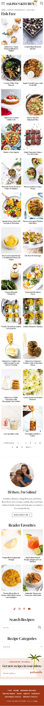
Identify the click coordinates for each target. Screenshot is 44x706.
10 (40, 443)
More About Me (21, 515)
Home (3, 10)
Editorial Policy (13, 697)
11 (12, 447)
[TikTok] (14, 608)
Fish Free (30, 10)
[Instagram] (19, 608)
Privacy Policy (30, 697)
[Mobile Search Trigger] (41, 3)
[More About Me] (22, 475)
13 (22, 447)
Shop (19, 693)
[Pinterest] (24, 608)
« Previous (8, 443)
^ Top (9, 690)
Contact (36, 693)
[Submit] (40, 627)
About (26, 693)
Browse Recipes (28, 690)
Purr (35, 701)
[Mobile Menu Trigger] (2, 3)
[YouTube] (29, 608)
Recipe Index (9, 693)
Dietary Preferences (16, 10)
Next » (29, 447)
